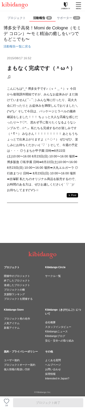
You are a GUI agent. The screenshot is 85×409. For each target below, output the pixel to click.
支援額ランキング (14, 294)
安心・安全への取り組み (59, 340)
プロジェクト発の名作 (17, 318)
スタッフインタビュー (58, 326)
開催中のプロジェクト (17, 276)
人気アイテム (12, 323)
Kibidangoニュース (56, 331)
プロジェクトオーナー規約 (19, 364)
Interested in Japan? (57, 378)
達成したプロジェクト (17, 285)
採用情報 (50, 373)
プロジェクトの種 (14, 289)
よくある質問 (53, 360)
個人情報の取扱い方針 (17, 369)
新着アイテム (12, 327)
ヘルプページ (53, 364)
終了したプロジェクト (17, 280)
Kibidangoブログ (55, 336)
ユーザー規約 (12, 360)
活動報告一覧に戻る (17, 46)
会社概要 (50, 322)
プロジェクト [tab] (16, 18)
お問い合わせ (53, 369)
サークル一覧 (53, 276)
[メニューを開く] (78, 5)
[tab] (42, 18)
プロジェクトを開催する (18, 298)
